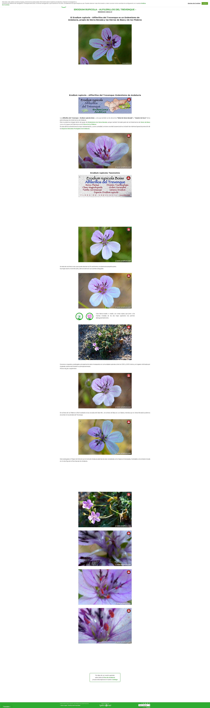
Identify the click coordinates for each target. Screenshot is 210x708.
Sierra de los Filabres (89, 124)
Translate (148, 707)
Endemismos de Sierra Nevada (97, 122)
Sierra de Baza (145, 122)
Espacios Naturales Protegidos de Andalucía (75, 128)
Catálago (115, 679)
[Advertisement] (105, 79)
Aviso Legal (64, 705)
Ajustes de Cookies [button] (194, 3)
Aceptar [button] (205, 3)
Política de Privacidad (74, 705)
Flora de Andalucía (109, 677)
